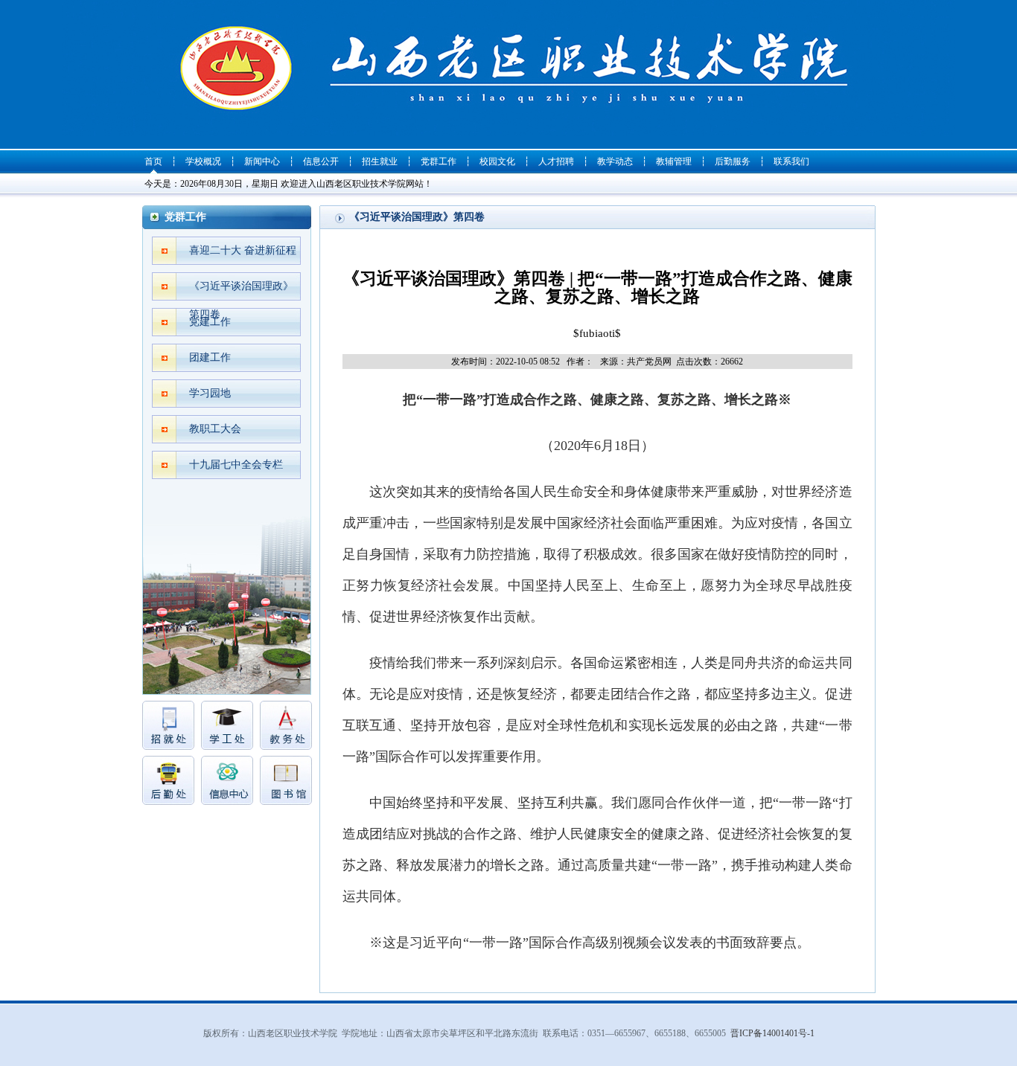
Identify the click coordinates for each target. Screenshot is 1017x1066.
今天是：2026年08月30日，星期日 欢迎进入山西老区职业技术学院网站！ (288, 184)
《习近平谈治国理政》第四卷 (241, 290)
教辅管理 (674, 161)
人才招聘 (556, 161)
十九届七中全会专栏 (236, 464)
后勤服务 (732, 161)
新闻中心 (262, 161)
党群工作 (438, 161)
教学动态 (615, 161)
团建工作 (210, 357)
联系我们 (791, 161)
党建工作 (210, 321)
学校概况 (203, 161)
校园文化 (497, 161)
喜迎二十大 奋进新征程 (242, 250)
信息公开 (321, 161)
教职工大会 (215, 428)
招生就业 (380, 161)
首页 (153, 161)
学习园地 (210, 393)
